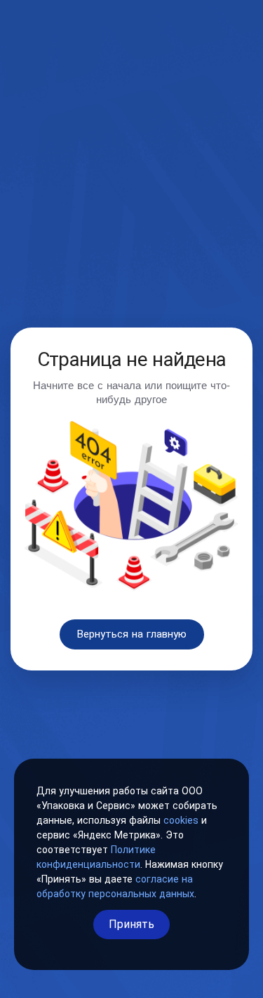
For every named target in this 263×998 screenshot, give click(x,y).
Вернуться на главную (132, 634)
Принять (131, 924)
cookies (180, 820)
